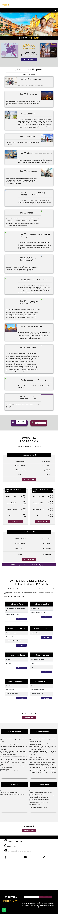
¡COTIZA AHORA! (29, 718)
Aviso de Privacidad (31, 897)
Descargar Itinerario (21, 422)
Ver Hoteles (21, 618)
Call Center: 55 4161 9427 (15, 841)
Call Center (52, 2)
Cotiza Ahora (41, 423)
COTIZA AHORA (46, 897)
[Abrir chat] (4, 910)
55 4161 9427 (52, 4)
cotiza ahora (29, 59)
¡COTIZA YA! (28, 479)
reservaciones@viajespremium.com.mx (48, 6)
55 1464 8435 (11, 846)
